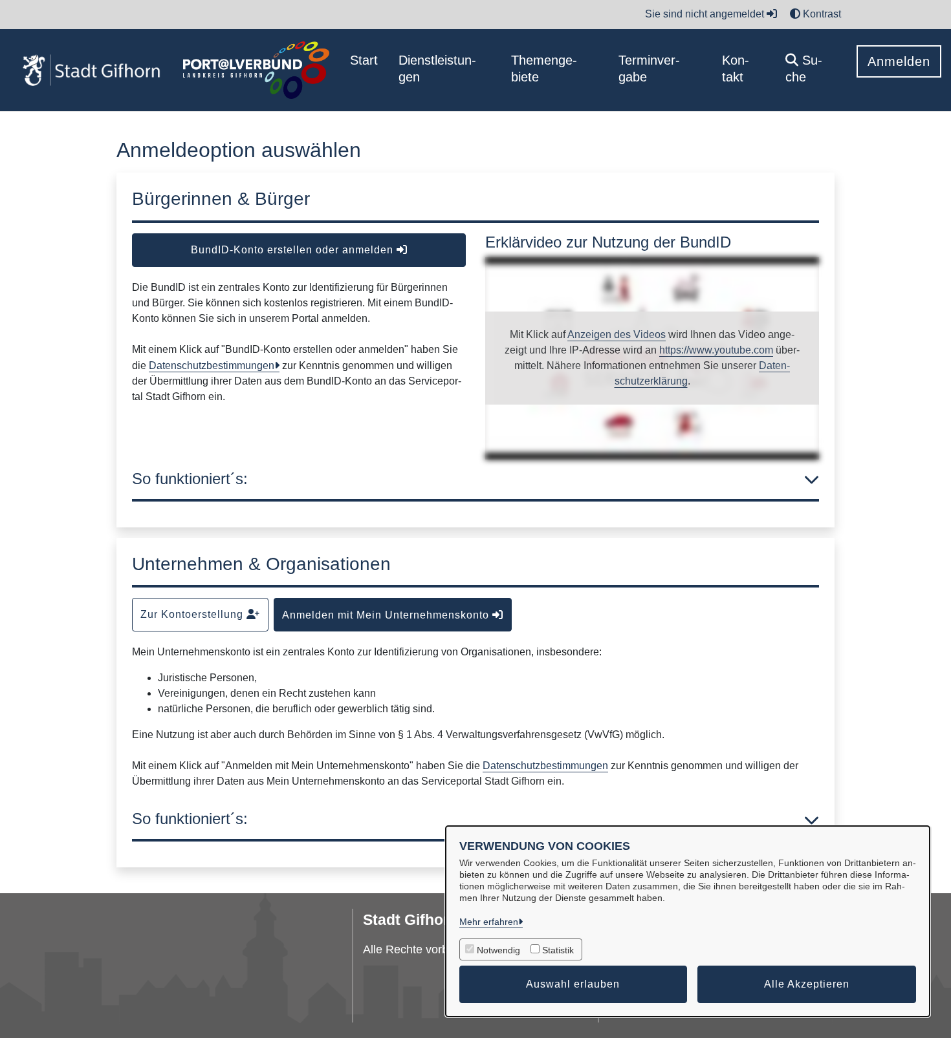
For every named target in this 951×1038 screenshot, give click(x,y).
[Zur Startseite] (91, 70)
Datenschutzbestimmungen (211, 365)
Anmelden (899, 61)
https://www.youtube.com (716, 349)
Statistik (558, 950)
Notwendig (498, 950)
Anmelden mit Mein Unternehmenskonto (387, 614)
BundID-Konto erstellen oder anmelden (294, 249)
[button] (811, 70)
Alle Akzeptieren (806, 984)
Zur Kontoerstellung (193, 614)
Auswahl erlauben (573, 984)
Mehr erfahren (488, 921)
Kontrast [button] (820, 13)
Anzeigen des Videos (616, 334)
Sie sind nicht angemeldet (706, 13)
